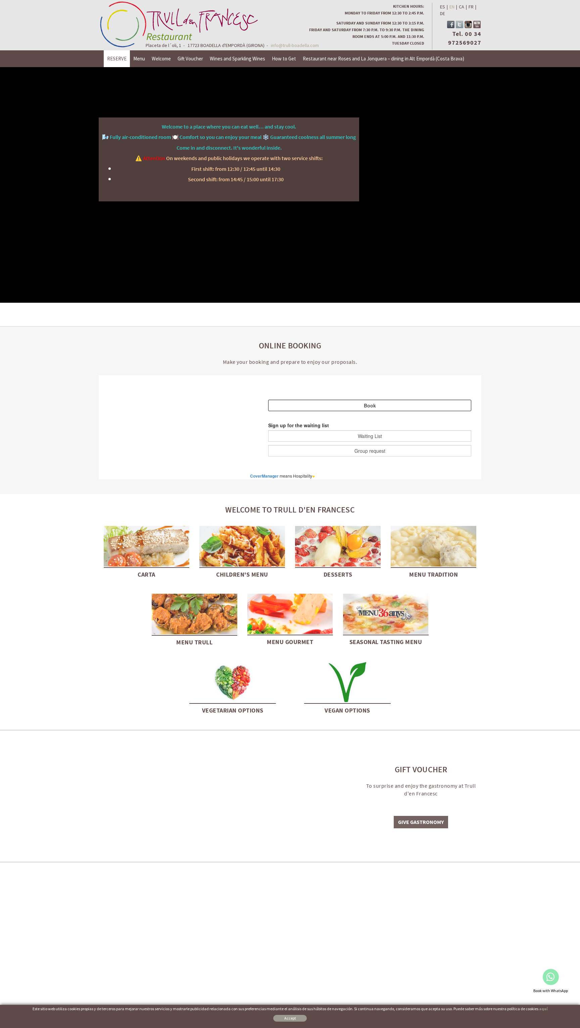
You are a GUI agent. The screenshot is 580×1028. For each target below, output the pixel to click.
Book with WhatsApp (550, 990)
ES (442, 7)
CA (461, 7)
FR (471, 7)
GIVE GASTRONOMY (421, 822)
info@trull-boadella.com (295, 45)
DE (442, 13)
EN (451, 7)
